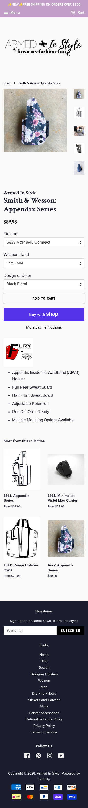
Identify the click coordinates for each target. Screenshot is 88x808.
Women (44, 680)
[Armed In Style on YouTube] (61, 757)
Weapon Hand (16, 255)
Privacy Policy (44, 726)
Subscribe (70, 631)
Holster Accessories (44, 713)
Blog (44, 661)
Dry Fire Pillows (44, 693)
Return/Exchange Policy (44, 719)
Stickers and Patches (44, 700)
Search (44, 667)
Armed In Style (48, 773)
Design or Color (17, 275)
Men (44, 687)
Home (7, 83)
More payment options (44, 327)
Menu (15, 12)
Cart (80, 12)
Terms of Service (44, 732)
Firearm (10, 234)
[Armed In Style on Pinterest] (38, 757)
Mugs (44, 706)
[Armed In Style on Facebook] (27, 757)
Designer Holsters (44, 674)
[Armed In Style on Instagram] (49, 757)
